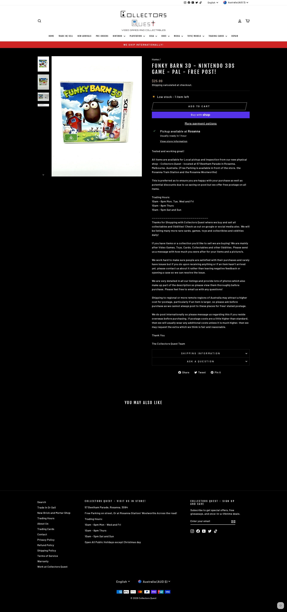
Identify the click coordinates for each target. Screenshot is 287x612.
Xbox (164, 36)
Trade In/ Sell (66, 36)
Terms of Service (47, 555)
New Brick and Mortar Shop (53, 512)
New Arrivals (84, 36)
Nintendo (118, 36)
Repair (235, 36)
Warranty (43, 561)
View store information (173, 141)
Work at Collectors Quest (52, 566)
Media (177, 36)
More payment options (201, 123)
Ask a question (200, 361)
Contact (42, 534)
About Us (42, 523)
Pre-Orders (102, 36)
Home (51, 36)
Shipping (157, 84)
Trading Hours (45, 518)
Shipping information (200, 353)
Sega (152, 36)
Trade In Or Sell (46, 507)
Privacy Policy (46, 539)
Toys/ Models (194, 36)
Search (41, 502)
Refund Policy (45, 545)
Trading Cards (217, 36)
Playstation (136, 36)
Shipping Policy (46, 550)
